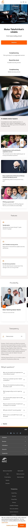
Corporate (7, 483)
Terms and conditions (14, 508)
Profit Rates (14, 515)
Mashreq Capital (20, 477)
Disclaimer (14, 496)
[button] (11, 525)
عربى (25, 429)
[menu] (25, 2)
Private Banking (7, 477)
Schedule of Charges (14, 505)
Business (7, 480)
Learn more (5, 522)
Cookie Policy (14, 493)
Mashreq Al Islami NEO (7, 470)
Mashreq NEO (20, 470)
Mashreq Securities (20, 474)
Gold (7, 474)
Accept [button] (22, 525)
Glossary (14, 502)
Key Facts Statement (14, 511)
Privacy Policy (14, 499)
